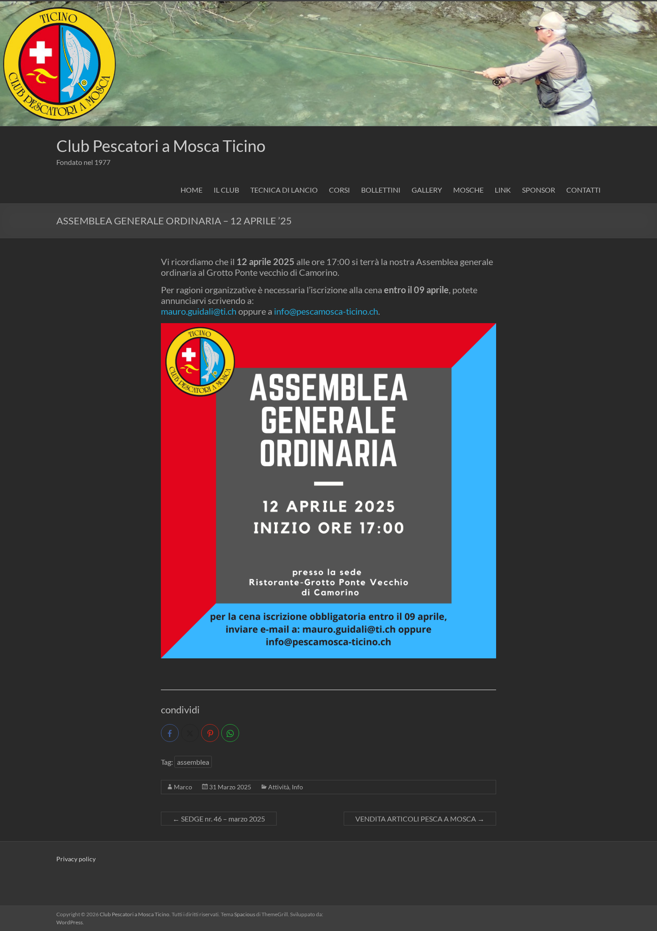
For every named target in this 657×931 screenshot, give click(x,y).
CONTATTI (583, 189)
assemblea (193, 762)
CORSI (339, 189)
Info (297, 787)
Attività (278, 787)
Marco (183, 787)
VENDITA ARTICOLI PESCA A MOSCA (419, 818)
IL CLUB (226, 189)
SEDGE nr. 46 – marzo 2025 (219, 818)
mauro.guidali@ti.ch (198, 311)
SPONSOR (538, 189)
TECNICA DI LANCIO (284, 189)
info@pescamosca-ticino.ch (326, 311)
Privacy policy (76, 859)
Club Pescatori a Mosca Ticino (160, 146)
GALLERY (427, 189)
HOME (191, 189)
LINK (503, 189)
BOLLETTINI (380, 189)
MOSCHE (468, 189)
